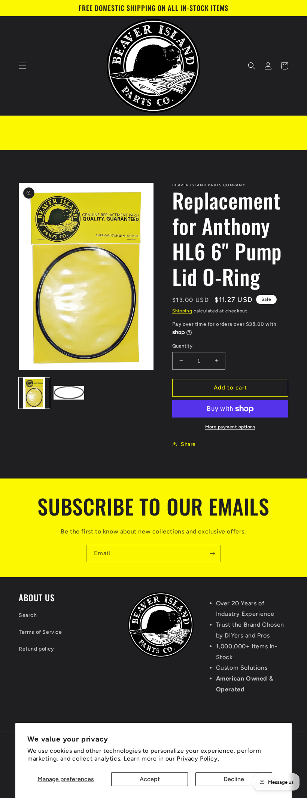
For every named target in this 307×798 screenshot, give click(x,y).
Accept (150, 779)
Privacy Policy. (198, 758)
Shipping (182, 311)
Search (28, 615)
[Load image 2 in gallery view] (69, 393)
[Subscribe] (212, 553)
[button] (22, 66)
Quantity (182, 346)
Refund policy (36, 649)
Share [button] (188, 444)
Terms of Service (40, 632)
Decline (234, 779)
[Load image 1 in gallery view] (34, 393)
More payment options (230, 426)
